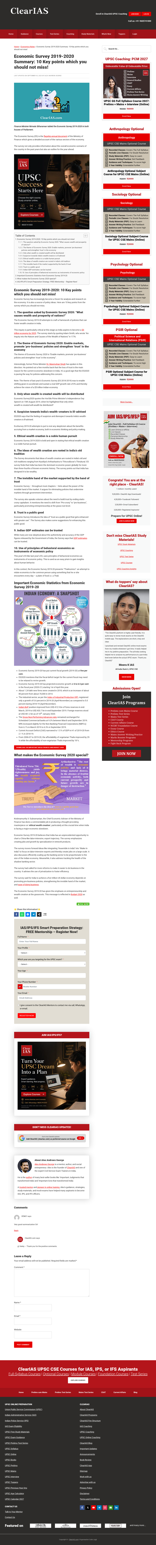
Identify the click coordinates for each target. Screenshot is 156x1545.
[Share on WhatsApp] (22, 914)
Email (17, 1316)
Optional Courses (56, 1374)
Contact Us (10, 1517)
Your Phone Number (27, 982)
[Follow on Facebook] (82, 1507)
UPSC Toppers (11, 1482)
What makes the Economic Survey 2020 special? (36, 279)
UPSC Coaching (126, 550)
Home (16, 47)
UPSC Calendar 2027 (14, 1499)
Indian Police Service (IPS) (17, 1421)
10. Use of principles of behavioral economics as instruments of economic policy (53, 273)
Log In (146, 14)
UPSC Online (10, 1454)
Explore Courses (78, 1380)
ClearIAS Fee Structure (90, 1421)
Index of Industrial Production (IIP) (62, 697)
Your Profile (23, 948)
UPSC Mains (10, 1471)
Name (17, 1302)
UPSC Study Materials (126, 544)
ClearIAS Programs (88, 1415)
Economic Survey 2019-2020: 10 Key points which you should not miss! (46, 239)
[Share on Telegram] (33, 914)
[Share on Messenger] (27, 914)
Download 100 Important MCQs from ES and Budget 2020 (40, 747)
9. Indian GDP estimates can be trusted (36, 270)
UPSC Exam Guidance (15, 1437)
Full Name (22, 937)
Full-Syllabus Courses (25, 1374)
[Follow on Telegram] (99, 1507)
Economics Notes (28, 47)
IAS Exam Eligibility (13, 1426)
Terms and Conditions (90, 1499)
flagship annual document (55, 136)
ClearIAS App (86, 1465)
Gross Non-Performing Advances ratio (40, 717)
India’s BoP (23, 707)
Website (17, 1329)
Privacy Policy (86, 1488)
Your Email (22, 993)
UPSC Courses (126, 563)
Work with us (85, 1477)
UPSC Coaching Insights (126, 569)
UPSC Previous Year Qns (16, 1488)
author (29, 1177)
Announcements (87, 1454)
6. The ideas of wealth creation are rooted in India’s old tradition (45, 261)
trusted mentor (26, 1187)
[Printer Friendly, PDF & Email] (83, 904)
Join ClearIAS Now (126, 521)
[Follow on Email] (110, 1507)
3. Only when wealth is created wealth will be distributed (42, 253)
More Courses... (126, 402)
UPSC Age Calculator (14, 1493)
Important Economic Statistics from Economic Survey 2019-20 (42, 276)
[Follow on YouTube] (93, 1507)
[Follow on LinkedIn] (116, 1507)
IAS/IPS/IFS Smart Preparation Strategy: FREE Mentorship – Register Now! (47, 282)
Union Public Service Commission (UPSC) (23, 1409)
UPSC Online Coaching (90, 1437)
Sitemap (83, 1471)
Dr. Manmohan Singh (56, 364)
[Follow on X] (88, 1507)
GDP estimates (80, 538)
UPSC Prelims (11, 1465)
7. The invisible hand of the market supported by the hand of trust (46, 264)
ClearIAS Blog (86, 1443)
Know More (126, 677)
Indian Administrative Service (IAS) (20, 1415)
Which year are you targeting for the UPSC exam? (40, 959)
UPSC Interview (12, 1477)
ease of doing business (28, 884)
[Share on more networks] (39, 914)
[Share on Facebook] (16, 914)
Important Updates (88, 1448)
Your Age (22, 971)
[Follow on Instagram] (105, 1507)
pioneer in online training (48, 1187)
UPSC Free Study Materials (17, 1432)
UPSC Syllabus (11, 1448)
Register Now (27, 1015)
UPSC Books (10, 1460)
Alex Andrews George (44, 1164)
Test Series (139, 1374)
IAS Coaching (86, 1426)
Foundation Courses (113, 1374)
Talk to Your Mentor (14, 1512)
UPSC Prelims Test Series (16, 1443)
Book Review (85, 1460)
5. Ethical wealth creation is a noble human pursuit (40, 259)
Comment (19, 1267)
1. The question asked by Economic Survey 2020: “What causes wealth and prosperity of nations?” (53, 243)
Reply (16, 1231)
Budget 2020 (76, 894)
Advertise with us (87, 1482)
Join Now (135, 14)
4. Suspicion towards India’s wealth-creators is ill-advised (43, 256)
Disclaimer (84, 1493)
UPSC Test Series (127, 557)
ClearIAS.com (73, 1539)
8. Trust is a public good (30, 267)
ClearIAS (29, 11)
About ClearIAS (87, 1409)
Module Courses (83, 1374)
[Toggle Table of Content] (84, 236)
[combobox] (20, 986)
